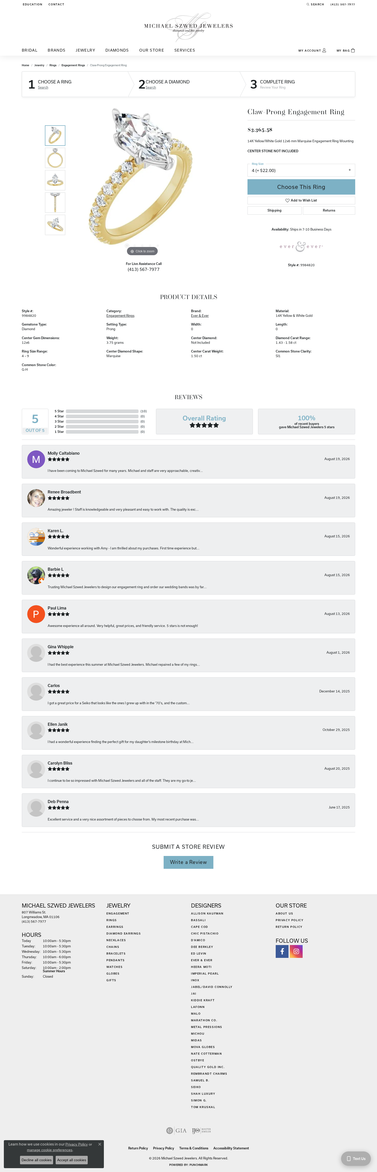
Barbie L (56, 569)
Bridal (29, 50)
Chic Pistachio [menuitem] (205, 933)
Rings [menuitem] (111, 920)
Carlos (54, 685)
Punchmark (199, 1164)
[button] (32, 4)
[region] (142, 180)
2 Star (59, 426)
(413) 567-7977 (144, 269)
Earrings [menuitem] (115, 926)
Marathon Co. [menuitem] (204, 1020)
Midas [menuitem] (196, 1040)
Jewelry (85, 50)
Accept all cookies (71, 1160)
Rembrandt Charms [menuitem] (209, 1073)
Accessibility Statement (231, 1148)
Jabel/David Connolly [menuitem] (212, 986)
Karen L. (56, 531)
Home (25, 65)
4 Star (59, 416)
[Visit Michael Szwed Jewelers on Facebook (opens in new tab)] (282, 951)
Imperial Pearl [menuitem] (205, 973)
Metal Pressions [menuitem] (206, 1026)
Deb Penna (58, 801)
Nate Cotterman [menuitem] (206, 1053)
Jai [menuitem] (193, 993)
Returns (329, 210)
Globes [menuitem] (113, 973)
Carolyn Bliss (60, 763)
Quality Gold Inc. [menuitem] (208, 1067)
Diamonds (117, 50)
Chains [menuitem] (113, 946)
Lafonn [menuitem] (198, 1006)
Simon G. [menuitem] (199, 1100)
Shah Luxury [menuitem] (203, 1093)
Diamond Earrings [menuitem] (123, 933)
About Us (284, 913)
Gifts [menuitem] (111, 980)
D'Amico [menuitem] (198, 940)
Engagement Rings (73, 65)
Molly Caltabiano (64, 453)
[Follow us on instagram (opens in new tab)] (296, 951)
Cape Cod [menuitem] (199, 926)
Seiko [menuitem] (196, 1087)
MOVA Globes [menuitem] (203, 1047)
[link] (55, 4)
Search (43, 87)
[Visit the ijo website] (201, 1130)
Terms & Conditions (193, 1148)
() (144, 411)
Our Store (151, 50)
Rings (52, 65)
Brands (56, 50)
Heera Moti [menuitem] (201, 966)
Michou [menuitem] (198, 1033)
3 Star (59, 421)
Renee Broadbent (64, 492)
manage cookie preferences (49, 1150)
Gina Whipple (61, 647)
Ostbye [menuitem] (197, 1060)
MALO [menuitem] (196, 1013)
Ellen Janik (58, 724)
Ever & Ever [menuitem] (202, 960)
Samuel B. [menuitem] (200, 1080)
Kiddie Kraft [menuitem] (203, 1000)
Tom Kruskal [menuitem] (203, 1107)
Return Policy (289, 926)
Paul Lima (57, 608)
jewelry (39, 65)
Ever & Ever (200, 315)
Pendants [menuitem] (115, 960)
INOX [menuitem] (195, 980)
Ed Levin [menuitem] (198, 953)
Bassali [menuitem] (198, 920)
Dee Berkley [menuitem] (202, 946)
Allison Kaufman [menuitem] (207, 913)
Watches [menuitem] (114, 966)
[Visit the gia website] (176, 1130)
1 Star (59, 431)
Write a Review (188, 862)
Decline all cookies (37, 1160)
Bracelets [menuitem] (116, 953)
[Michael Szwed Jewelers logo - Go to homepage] (188, 27)
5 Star (59, 411)
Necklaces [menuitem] (116, 940)
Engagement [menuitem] (118, 913)
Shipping (274, 210)
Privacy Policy (289, 920)
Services (184, 50)
